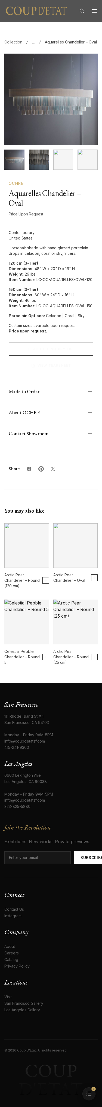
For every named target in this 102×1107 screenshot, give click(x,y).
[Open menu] (94, 11)
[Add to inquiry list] (45, 580)
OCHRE (16, 183)
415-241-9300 (16, 747)
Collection (13, 42)
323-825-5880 (17, 806)
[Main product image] (14, 160)
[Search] (82, 11)
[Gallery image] (39, 160)
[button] (88, 1093)
